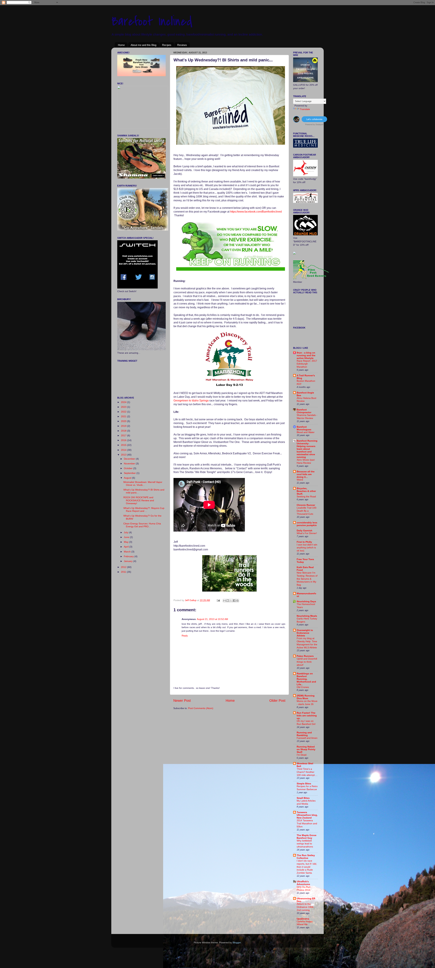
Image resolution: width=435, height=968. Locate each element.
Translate (305, 109)
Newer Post (182, 700)
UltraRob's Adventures (303, 883)
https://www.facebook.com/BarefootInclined (256, 211)
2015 (124, 445)
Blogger (237, 942)
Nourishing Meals (307, 616)
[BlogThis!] (227, 600)
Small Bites (303, 798)
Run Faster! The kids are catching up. (307, 715)
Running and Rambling (304, 734)
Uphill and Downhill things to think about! (307, 662)
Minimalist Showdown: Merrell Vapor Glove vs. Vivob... (142, 483)
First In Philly (304, 542)
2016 (124, 440)
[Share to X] (231, 600)
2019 (124, 426)
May (126, 542)
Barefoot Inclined (151, 21)
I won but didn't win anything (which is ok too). (307, 547)
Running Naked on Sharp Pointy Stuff (306, 749)
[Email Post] (218, 600)
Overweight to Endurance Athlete (305, 633)
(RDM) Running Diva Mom (306, 697)
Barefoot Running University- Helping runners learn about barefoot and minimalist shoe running (307, 448)
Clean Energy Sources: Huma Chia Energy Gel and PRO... (142, 525)
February (129, 556)
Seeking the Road (306, 496)
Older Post (277, 700)
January (128, 561)
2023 (124, 407)
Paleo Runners (305, 656)
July (126, 532)
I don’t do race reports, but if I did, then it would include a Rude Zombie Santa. (307, 867)
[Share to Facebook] (234, 600)
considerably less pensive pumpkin (307, 524)
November (130, 463)
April (126, 546)
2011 (124, 571)
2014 (124, 450)
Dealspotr (320, 124)
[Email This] (224, 600)
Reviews (182, 45)
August (128, 477)
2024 (124, 402)
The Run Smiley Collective (306, 856)
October (128, 468)
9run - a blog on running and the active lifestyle (306, 355)
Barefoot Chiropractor (304, 411)
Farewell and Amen (307, 738)
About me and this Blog (143, 45)
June (127, 537)
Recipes (166, 45)
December (130, 458)
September (130, 473)
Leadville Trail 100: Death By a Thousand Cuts (307, 511)
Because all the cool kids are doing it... (306, 474)
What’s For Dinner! (307, 533)
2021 (124, 416)
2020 (124, 421)
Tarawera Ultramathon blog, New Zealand (307, 815)
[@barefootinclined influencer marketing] (296, 121)
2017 (124, 435)
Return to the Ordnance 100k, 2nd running (305, 907)
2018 (124, 430)
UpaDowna (303, 918)
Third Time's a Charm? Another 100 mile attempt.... (307, 772)
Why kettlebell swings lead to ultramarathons (305, 843)
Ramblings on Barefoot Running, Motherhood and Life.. (306, 679)
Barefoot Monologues (304, 428)
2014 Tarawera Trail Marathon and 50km (307, 823)
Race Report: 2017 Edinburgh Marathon (307, 364)
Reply (185, 635)
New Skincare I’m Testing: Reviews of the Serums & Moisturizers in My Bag (307, 578)
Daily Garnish (304, 530)
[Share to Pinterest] (237, 600)
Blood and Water (306, 432)
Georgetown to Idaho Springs (191, 400)
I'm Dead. (302, 755)
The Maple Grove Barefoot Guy (306, 836)
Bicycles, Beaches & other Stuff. (306, 491)
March (127, 551)
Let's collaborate (314, 119)
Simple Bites (304, 783)
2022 (124, 411)
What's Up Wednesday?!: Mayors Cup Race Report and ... (143, 509)
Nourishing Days (306, 601)
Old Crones (303, 687)
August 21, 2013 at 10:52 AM (212, 619)
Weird (300, 479)
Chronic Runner (306, 505)
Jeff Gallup (191, 600)
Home (121, 45)
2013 (124, 454)
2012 (124, 567)
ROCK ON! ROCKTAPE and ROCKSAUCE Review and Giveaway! (138, 500)
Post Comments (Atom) (200, 708)
